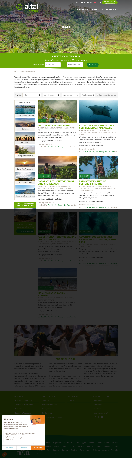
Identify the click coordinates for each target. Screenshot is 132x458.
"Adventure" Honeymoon (24, 404)
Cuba (77, 443)
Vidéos (102, 417)
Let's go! (94, 65)
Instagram (99, 417)
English (95, 2)
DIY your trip (82, 10)
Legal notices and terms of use (52, 417)
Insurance (45, 400)
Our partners (73, 396)
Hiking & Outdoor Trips (23, 400)
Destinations (111, 10)
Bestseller (18, 409)
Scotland (74, 450)
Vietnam (56, 454)
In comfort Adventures (23, 413)
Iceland (115, 443)
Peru (49, 450)
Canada (47, 443)
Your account (88, 2)
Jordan (71, 446)
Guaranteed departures (107, 95)
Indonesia (47, 446)
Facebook (95, 417)
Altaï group (98, 400)
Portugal (56, 450)
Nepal (99, 446)
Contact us (98, 404)
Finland (91, 443)
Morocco (90, 446)
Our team (97, 409)
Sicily (82, 450)
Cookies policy (47, 413)
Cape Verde (57, 443)
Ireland (56, 446)
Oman (115, 446)
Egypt (83, 443)
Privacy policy (46, 409)
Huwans (71, 400)
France (99, 443)
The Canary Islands (44, 454)
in (64, 64)
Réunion (65, 450)
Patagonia (40, 450)
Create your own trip (25, 231)
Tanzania (114, 450)
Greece (107, 443)
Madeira (81, 446)
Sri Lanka (96, 450)
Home (28, 71)
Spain (88, 450)
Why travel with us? (101, 413)
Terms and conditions (49, 404)
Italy (64, 446)
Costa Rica (68, 443)
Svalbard (105, 450)
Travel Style (97, 10)
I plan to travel (38, 64)
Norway (107, 446)
